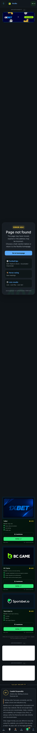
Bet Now (18, 538)
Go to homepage (18, 253)
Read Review (19, 534)
